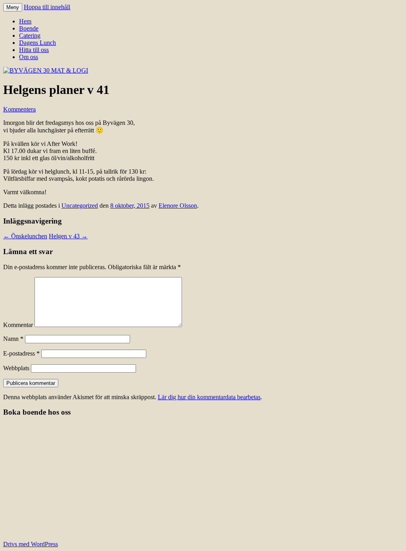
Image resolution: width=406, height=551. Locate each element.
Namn (13, 338)
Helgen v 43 (68, 236)
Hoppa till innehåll (47, 7)
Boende (28, 28)
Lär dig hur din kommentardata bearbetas (209, 397)
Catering (29, 35)
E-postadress (21, 353)
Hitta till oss (34, 49)
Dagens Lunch (37, 42)
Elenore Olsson (178, 205)
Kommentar (18, 324)
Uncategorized (79, 205)
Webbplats (16, 368)
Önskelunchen (25, 236)
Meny (12, 7)
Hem (25, 21)
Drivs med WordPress (30, 544)
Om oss (28, 57)
